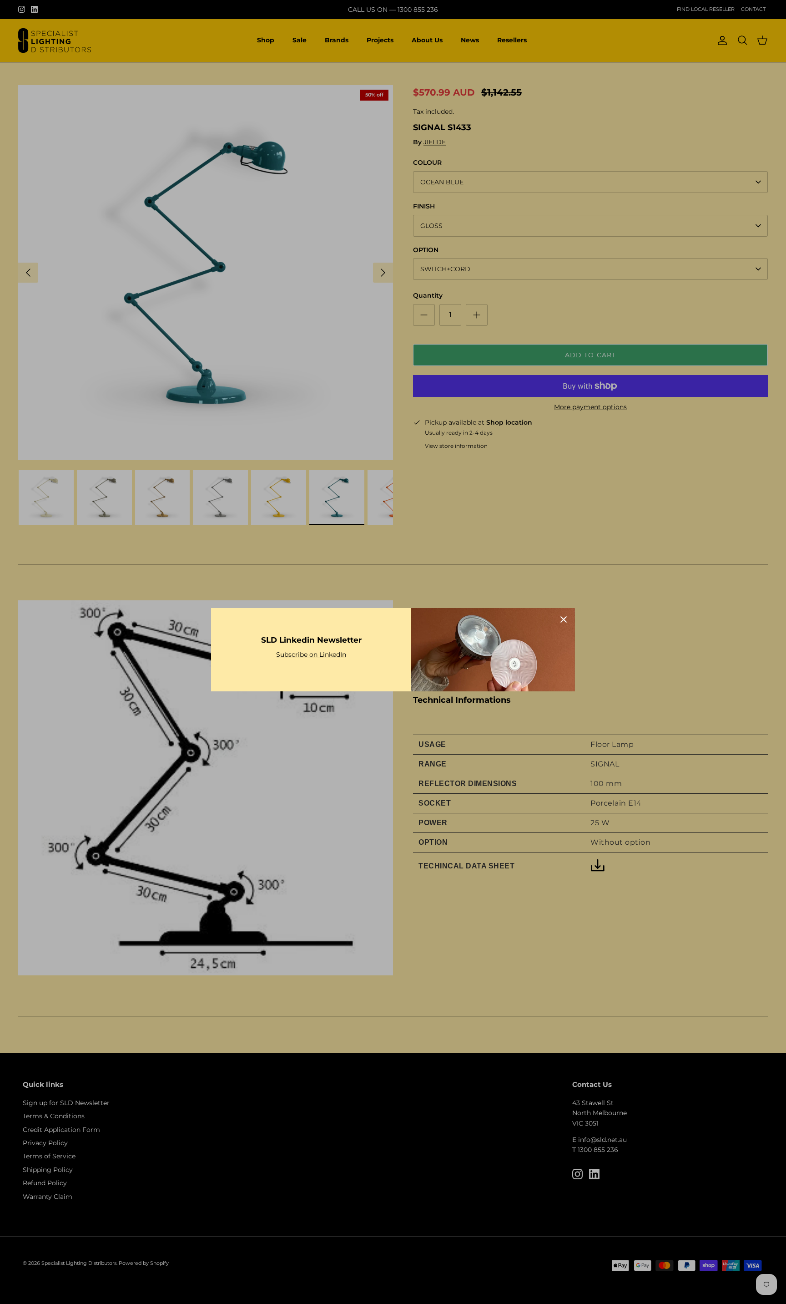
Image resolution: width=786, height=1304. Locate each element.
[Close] (564, 619)
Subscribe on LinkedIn (311, 654)
